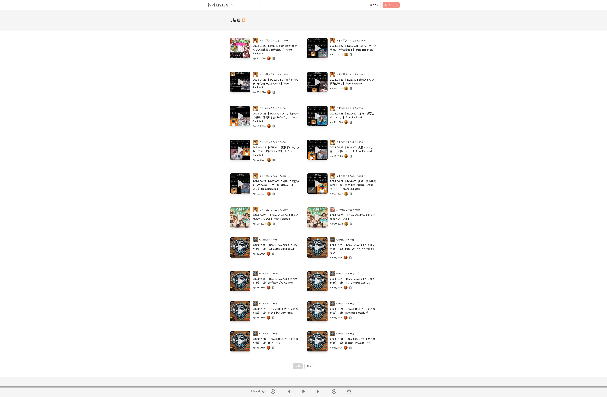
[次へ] (318, 391)
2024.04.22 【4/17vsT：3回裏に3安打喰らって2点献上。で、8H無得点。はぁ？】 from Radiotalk (276, 185)
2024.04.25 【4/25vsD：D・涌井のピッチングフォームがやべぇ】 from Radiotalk (276, 83)
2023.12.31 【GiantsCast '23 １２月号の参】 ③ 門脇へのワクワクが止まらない (353, 249)
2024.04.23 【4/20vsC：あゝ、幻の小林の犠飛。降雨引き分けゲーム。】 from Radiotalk (276, 117)
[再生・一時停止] (303, 391)
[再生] (240, 48)
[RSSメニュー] (243, 20)
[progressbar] (303, 387)
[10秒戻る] (273, 391)
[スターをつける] (349, 391)
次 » (309, 366)
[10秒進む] (333, 391)
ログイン (374, 5)
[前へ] (288, 391)
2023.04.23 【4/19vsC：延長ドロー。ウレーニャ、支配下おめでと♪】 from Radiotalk (276, 151)
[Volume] (261, 391)
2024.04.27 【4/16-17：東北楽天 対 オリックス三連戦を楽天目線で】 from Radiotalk (276, 49)
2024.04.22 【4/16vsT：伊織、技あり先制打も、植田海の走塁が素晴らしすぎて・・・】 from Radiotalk (353, 185)
